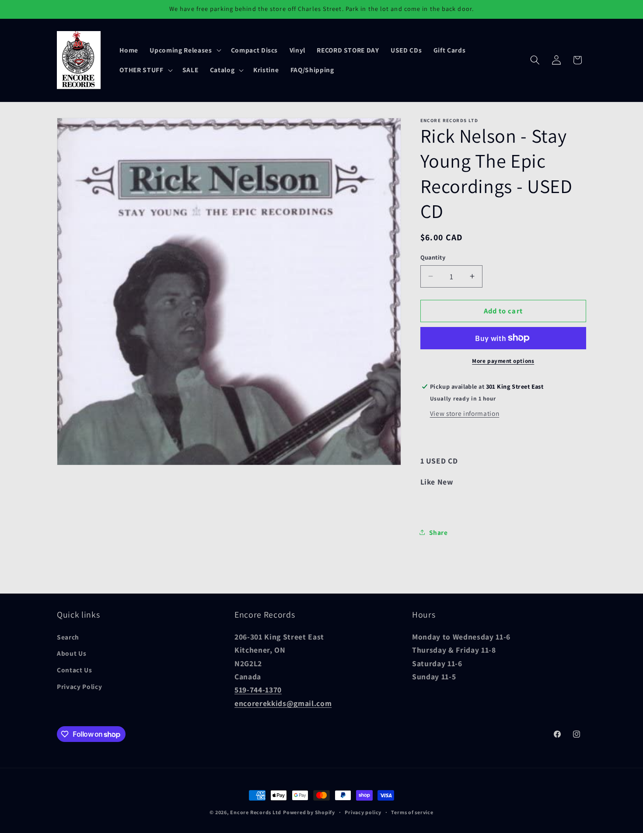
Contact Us (74, 669)
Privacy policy (363, 812)
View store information (465, 412)
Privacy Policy (79, 686)
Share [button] (438, 531)
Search (68, 637)
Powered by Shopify (309, 812)
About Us (71, 653)
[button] (184, 50)
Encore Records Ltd (255, 812)
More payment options (503, 361)
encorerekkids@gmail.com (283, 703)
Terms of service (412, 812)
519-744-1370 (258, 690)
